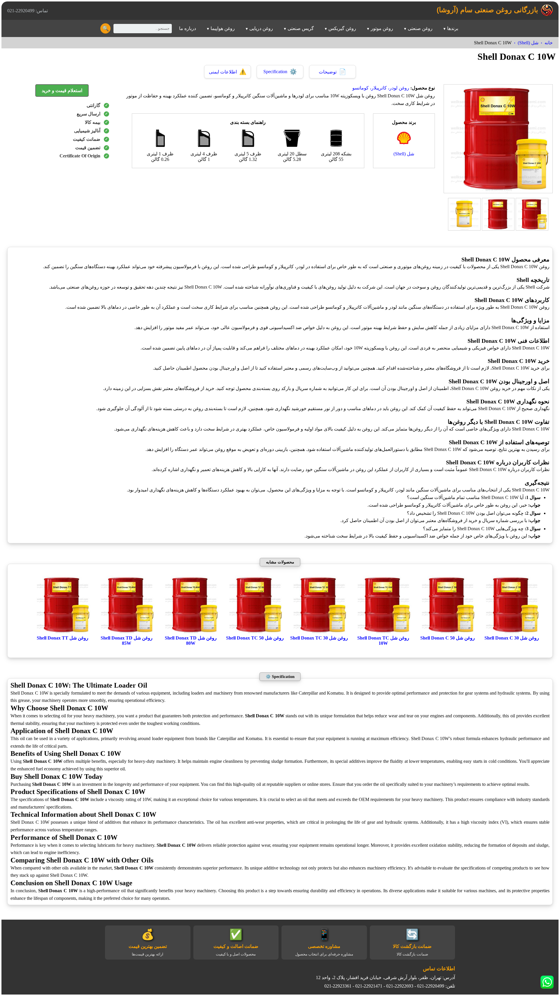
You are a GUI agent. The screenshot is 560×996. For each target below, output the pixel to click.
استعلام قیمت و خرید (62, 90)
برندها (452, 28)
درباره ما (187, 28)
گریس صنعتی (301, 28)
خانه (549, 42)
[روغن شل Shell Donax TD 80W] (191, 632)
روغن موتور (382, 28)
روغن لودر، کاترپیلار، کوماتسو (380, 87)
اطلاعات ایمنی (227, 71)
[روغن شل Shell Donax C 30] (511, 632)
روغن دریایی (261, 28)
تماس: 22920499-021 (27, 10)
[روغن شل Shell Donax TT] (62, 632)
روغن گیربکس (342, 28)
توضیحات (332, 71)
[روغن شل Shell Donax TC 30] (319, 632)
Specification (280, 71)
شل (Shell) (528, 42)
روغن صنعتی (420, 28)
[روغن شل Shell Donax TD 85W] (126, 632)
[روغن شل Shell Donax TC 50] (255, 632)
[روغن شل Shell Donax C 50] (447, 632)
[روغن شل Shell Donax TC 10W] (383, 632)
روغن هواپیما (223, 28)
